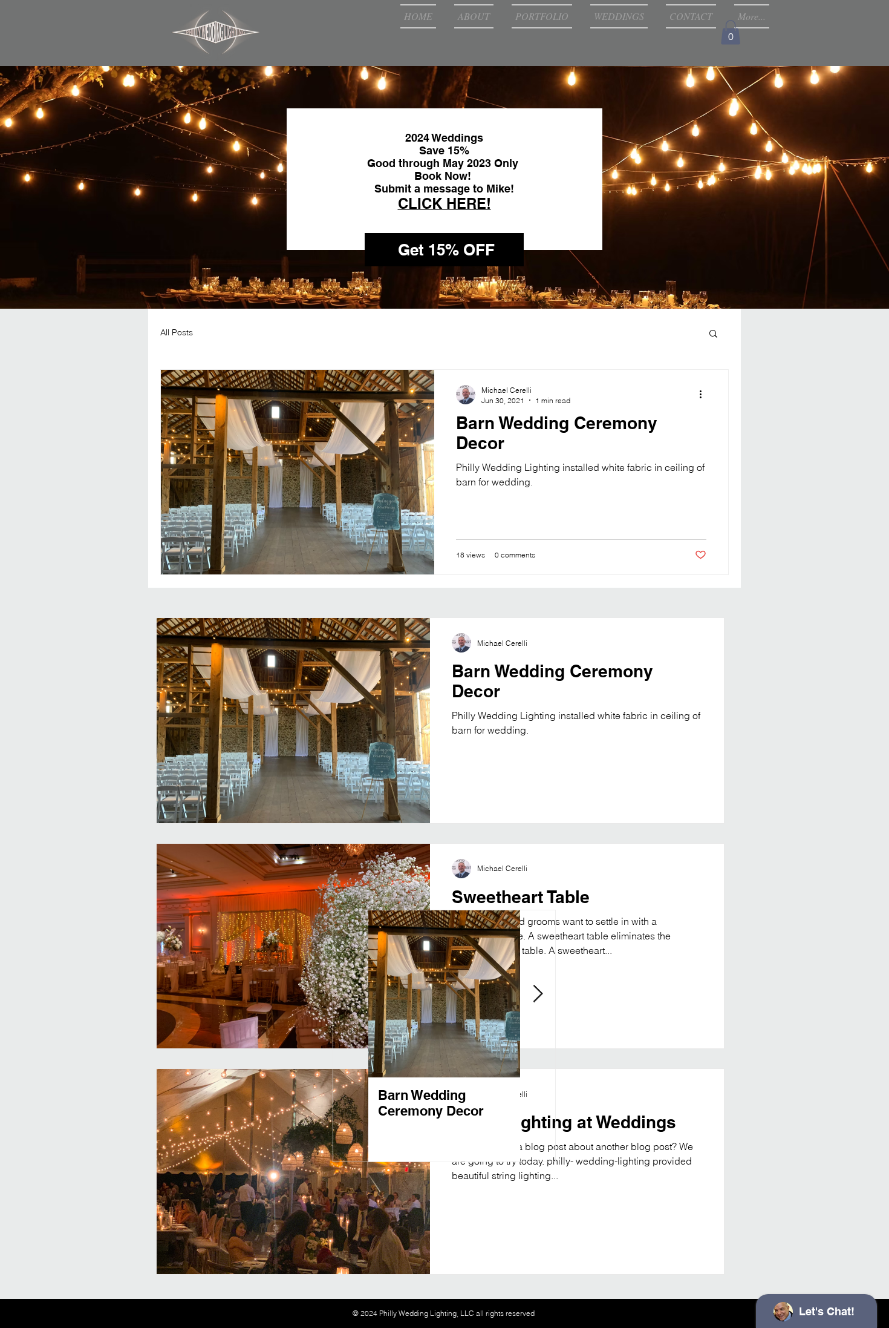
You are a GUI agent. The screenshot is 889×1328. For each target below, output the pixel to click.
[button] (730, 32)
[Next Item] (537, 994)
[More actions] (704, 394)
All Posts (176, 332)
